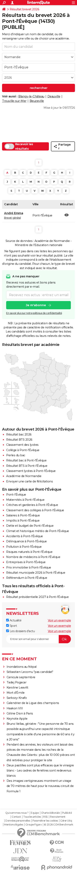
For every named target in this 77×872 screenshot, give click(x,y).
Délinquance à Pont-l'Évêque (26, 541)
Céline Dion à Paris (20, 713)
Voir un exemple (59, 620)
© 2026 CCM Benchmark (58, 824)
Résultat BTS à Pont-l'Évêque (26, 466)
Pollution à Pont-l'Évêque (24, 547)
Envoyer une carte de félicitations (29, 481)
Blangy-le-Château (31, 96)
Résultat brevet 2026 (24, 9)
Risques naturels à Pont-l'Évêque (29, 552)
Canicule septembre (21, 677)
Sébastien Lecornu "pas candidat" (30, 672)
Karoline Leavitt (17, 687)
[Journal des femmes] (20, 842)
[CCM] (57, 842)
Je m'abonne (36, 305)
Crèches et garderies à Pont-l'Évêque (32, 505)
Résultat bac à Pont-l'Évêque (26, 460)
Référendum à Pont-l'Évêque (26, 578)
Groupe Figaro (33, 824)
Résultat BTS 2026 (19, 439)
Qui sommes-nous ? (17, 812)
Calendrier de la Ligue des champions (33, 703)
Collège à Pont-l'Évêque (22, 450)
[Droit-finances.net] (57, 850)
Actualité (15, 620)
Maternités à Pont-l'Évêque (25, 500)
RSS (45, 816)
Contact (16, 816)
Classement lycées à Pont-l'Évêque (31, 471)
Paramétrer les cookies (45, 820)
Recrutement (58, 816)
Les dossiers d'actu (22, 631)
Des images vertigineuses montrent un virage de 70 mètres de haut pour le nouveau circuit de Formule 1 (40, 786)
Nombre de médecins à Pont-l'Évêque (33, 557)
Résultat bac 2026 (19, 434)
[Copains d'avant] (20, 859)
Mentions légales (13, 824)
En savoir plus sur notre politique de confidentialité (34, 313)
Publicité (67, 812)
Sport (13, 626)
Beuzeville (37, 101)
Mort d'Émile (16, 693)
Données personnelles (17, 820)
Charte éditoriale (50, 812)
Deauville (53, 96)
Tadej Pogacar (16, 682)
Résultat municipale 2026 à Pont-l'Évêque (35, 572)
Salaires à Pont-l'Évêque (23, 515)
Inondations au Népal (22, 667)
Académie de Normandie (23, 476)
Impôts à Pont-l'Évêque (22, 520)
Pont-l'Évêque (16, 494)
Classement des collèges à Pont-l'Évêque (35, 510)
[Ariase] (20, 867)
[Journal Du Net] (20, 850)
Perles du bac (15, 455)
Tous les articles (32, 816)
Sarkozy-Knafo (17, 698)
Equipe (35, 812)
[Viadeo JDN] (57, 859)
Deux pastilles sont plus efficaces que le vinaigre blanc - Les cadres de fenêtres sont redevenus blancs (40, 770)
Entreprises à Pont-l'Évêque (26, 562)
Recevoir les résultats (24, 146)
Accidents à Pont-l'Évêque (24, 536)
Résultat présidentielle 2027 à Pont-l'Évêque (37, 597)
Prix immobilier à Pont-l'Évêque (28, 567)
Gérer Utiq (66, 820)
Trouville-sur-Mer (14, 101)
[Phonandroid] (57, 867)
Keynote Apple (17, 718)
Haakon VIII (15, 708)
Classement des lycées (22, 445)
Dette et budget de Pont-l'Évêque (29, 526)
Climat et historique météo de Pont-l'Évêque (37, 531)
